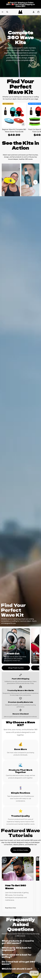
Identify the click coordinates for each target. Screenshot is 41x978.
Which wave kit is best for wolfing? (16, 955)
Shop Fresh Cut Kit (16, 668)
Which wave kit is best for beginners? (16, 948)
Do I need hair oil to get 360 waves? (18, 962)
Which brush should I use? (17, 968)
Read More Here (10, 908)
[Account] (33, 11)
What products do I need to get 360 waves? (18, 941)
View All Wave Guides (20, 850)
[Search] (7, 11)
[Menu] (2, 11)
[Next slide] (36, 120)
